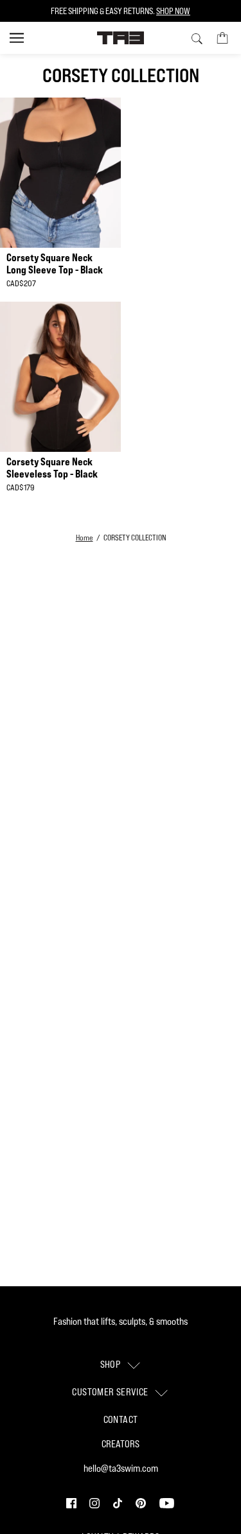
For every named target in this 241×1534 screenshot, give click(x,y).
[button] (72, 1502)
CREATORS (120, 1443)
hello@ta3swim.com (121, 1468)
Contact (120, 1419)
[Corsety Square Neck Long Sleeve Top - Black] (60, 173)
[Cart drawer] (222, 37)
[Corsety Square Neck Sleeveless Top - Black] (60, 377)
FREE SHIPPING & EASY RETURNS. (120, 11)
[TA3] (120, 37)
